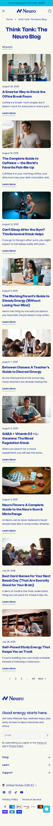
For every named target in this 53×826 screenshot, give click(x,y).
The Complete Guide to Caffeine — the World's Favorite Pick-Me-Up (20, 163)
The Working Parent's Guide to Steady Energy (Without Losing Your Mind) (25, 300)
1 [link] (9, 678)
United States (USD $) (20, 785)
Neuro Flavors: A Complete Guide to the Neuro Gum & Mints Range (23, 509)
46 (33, 678)
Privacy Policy (10, 799)
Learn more (8, 113)
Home (9, 19)
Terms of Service (31, 799)
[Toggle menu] (3, 11)
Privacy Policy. (16, 746)
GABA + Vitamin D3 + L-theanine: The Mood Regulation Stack (20, 438)
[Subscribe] (47, 735)
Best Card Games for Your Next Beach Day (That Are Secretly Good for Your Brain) (26, 580)
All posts (7, 47)
